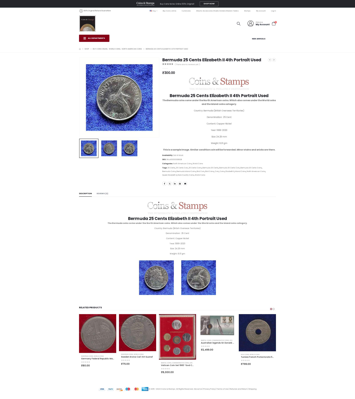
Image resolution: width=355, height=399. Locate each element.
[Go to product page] (97, 333)
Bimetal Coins (166, 363)
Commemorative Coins (180, 363)
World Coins (198, 163)
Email (185, 183)
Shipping (253, 389)
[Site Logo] (87, 23)
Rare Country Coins (186, 175)
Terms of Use (223, 389)
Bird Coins (209, 171)
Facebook (164, 183)
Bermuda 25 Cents (210, 168)
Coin (217, 171)
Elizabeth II (229, 171)
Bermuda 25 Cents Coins (251, 168)
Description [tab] (85, 193)
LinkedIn (175, 183)
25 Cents (171, 168)
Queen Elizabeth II (169, 175)
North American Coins (182, 163)
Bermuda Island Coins (186, 171)
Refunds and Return (238, 389)
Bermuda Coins (169, 171)
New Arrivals (258, 38)
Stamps (247, 11)
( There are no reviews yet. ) (187, 64)
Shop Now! (209, 3)
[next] (274, 60)
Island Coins (240, 171)
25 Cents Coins (195, 168)
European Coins (87, 356)
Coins (222, 171)
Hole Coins (245, 355)
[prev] (270, 60)
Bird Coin (200, 171)
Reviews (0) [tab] (102, 193)
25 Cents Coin (182, 168)
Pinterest (180, 183)
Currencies (186, 11)
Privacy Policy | (210, 389)
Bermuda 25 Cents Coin (229, 168)
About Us (198, 389)
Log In (273, 11)
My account (261, 11)
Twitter (169, 183)
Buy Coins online (169, 11)
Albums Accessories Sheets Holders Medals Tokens (217, 11)
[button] (239, 24)
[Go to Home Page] (80, 49)
